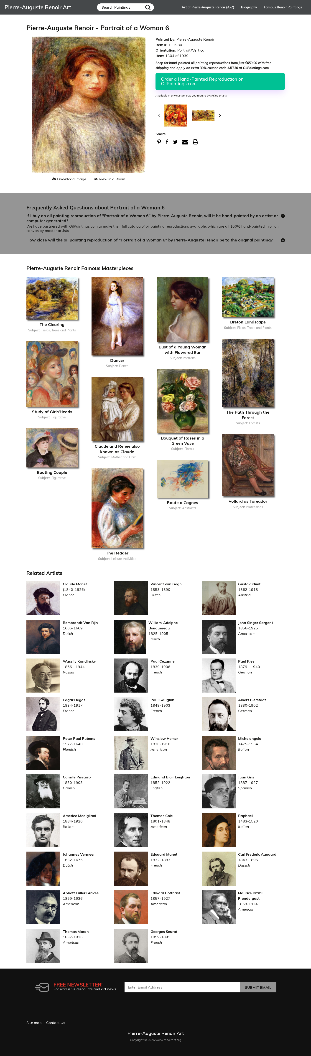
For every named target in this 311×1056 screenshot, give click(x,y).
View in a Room (112, 179)
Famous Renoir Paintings (283, 7)
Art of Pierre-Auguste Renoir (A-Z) (208, 7)
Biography (249, 7)
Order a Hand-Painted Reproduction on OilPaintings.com (202, 81)
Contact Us (55, 1022)
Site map (34, 1022)
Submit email (258, 987)
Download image (71, 179)
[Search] (148, 7)
